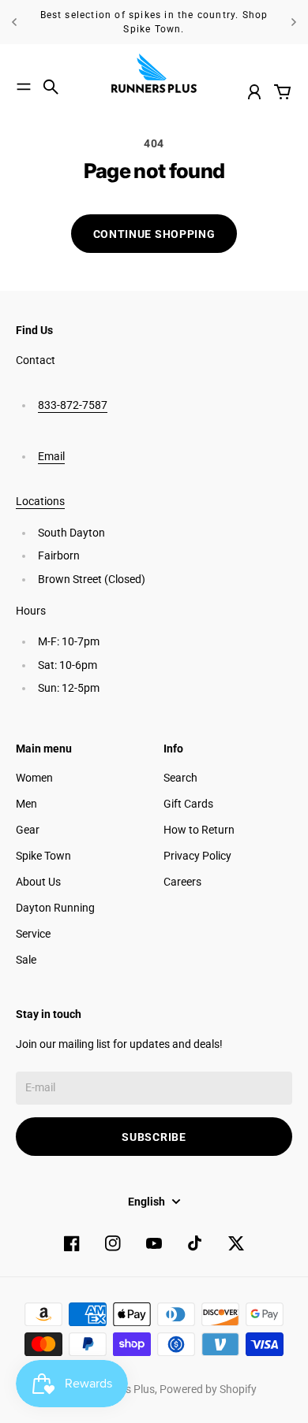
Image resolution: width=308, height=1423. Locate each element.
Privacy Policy (197, 855)
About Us (38, 881)
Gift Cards (188, 803)
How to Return (199, 829)
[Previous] (14, 22)
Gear (27, 829)
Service (33, 933)
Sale (26, 959)
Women (34, 777)
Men (26, 803)
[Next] (294, 22)
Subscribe (154, 1137)
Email (51, 456)
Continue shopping (154, 234)
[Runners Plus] (154, 73)
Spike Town (43, 855)
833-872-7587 (72, 405)
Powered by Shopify (208, 1389)
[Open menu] (24, 86)
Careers (182, 881)
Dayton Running (55, 907)
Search (180, 777)
